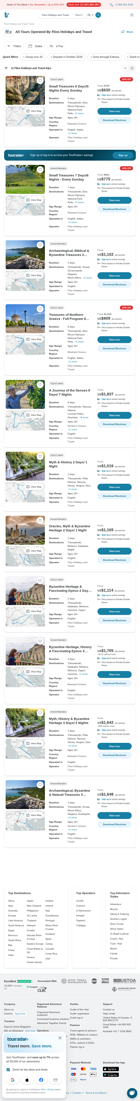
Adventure (115, 904)
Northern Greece (77, 426)
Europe (12, 915)
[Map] (132, 68)
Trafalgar (81, 925)
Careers (14, 1013)
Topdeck (80, 920)
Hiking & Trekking (119, 914)
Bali (10, 945)
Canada (49, 948)
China (11, 950)
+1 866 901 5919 (124, 4)
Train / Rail (116, 943)
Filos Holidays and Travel (16, 24)
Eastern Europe (35, 943)
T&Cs (43, 1089)
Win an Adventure (20, 1030)
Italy (47, 910)
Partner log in (77, 1047)
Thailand (31, 920)
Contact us (109, 1009)
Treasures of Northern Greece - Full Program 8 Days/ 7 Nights (67, 319)
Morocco (13, 935)
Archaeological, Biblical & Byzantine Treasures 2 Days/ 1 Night (69, 255)
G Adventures (83, 910)
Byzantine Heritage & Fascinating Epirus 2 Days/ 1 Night (70, 591)
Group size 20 (34, 56)
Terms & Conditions (96, 1092)
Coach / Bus (116, 938)
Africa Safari (116, 928)
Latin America (15, 920)
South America (16, 925)
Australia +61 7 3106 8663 (117, 1031)
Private (114, 958)
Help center (109, 1013)
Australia (13, 910)
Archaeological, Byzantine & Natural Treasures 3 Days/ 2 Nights (69, 795)
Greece (31, 957)
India (10, 955)
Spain (48, 938)
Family (113, 953)
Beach (113, 948)
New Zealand (34, 905)
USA (47, 958)
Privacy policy (54, 1089)
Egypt (11, 930)
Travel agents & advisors (83, 1030)
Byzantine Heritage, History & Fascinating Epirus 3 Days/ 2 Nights (70, 651)
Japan (30, 900)
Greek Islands (34, 962)
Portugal (49, 920)
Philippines (32, 910)
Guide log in (76, 1017)
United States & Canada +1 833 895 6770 (117, 1019)
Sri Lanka (32, 915)
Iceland (49, 900)
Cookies (77, 1092)
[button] (114, 95)
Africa (11, 900)
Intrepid (80, 915)
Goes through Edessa (106, 56)
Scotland (50, 934)
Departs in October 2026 (67, 56)
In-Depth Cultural (119, 933)
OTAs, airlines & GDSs (82, 1042)
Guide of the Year (79, 1009)
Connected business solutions (53, 1019)
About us (9, 1009)
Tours (31, 24)
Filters (17, 46)
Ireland (49, 905)
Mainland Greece (77, 123)
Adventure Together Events (51, 1023)
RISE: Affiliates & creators (83, 1034)
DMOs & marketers (80, 1038)
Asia (10, 905)
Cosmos (80, 905)
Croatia (31, 930)
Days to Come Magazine (17, 1026)
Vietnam (31, 925)
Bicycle (114, 909)
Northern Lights (118, 919)
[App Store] (111, 1069)
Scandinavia (52, 915)
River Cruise (116, 924)
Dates (38, 46)
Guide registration (79, 1013)
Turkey (49, 943)
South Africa (14, 940)
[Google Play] (111, 1075)
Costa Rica (51, 953)
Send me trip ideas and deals (30, 1069)
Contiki (79, 900)
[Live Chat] (132, 1093)
